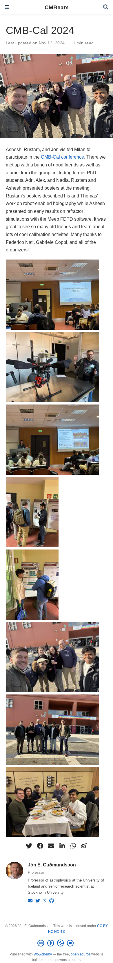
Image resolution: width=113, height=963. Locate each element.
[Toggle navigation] (7, 7)
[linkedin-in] (62, 846)
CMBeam (57, 7)
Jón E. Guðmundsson (52, 864)
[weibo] (84, 846)
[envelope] (51, 846)
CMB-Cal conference (62, 156)
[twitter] (29, 846)
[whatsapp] (73, 846)
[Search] (105, 7)
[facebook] (40, 846)
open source (80, 954)
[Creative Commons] (56, 943)
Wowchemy (43, 954)
